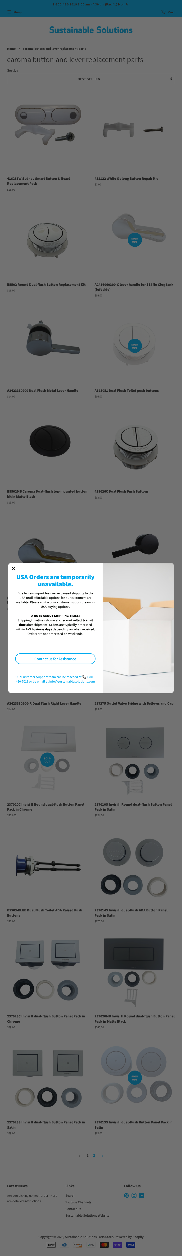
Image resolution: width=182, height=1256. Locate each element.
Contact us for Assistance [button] (55, 658)
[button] (13, 568)
